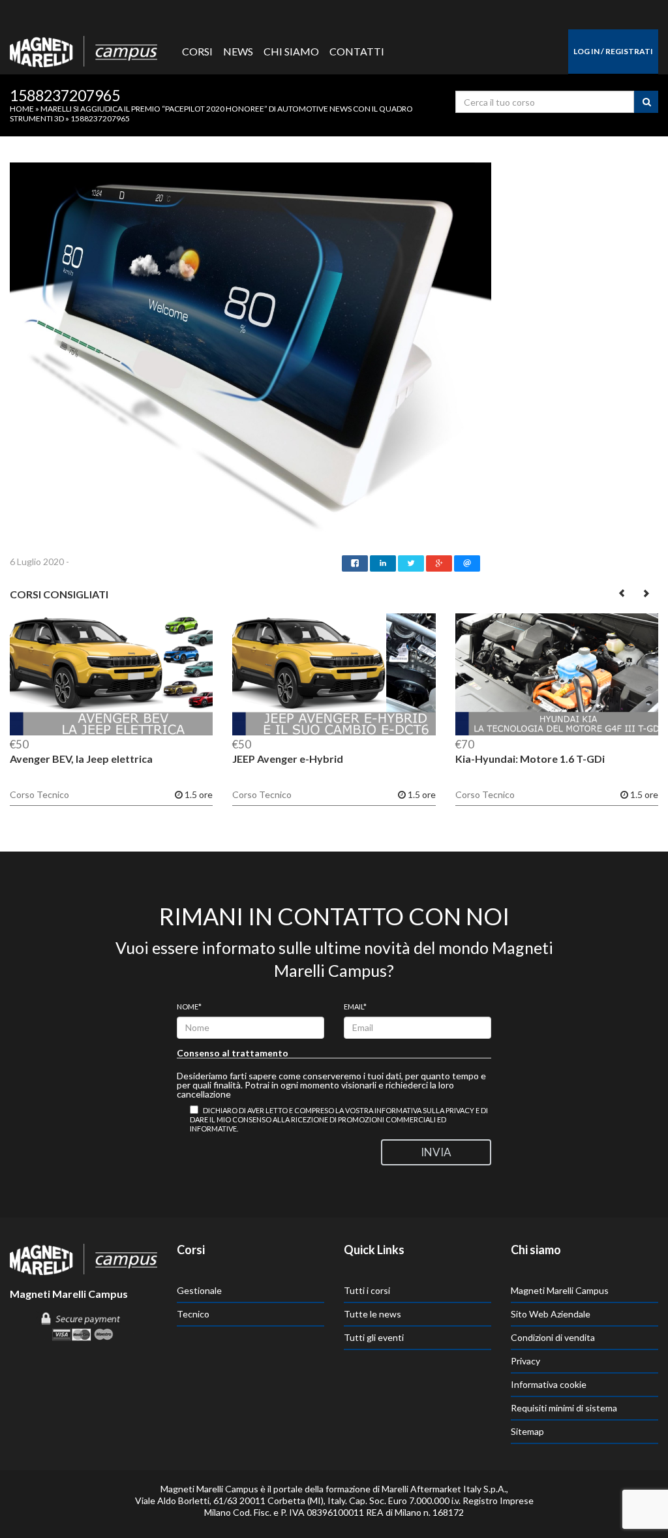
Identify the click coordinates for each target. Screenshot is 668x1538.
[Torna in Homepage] (83, 48)
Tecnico (193, 1313)
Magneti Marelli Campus (560, 1290)
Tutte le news (372, 1313)
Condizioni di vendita (553, 1337)
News (238, 51)
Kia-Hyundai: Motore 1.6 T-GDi (530, 758)
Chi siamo (291, 51)
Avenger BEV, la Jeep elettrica (81, 758)
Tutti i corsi (367, 1290)
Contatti (356, 51)
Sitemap (527, 1431)
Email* (355, 1006)
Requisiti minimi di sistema (564, 1407)
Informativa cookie (548, 1384)
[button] (622, 593)
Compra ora (111, 675)
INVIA (436, 1152)
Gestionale (199, 1290)
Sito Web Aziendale (550, 1313)
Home (22, 109)
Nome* (189, 1006)
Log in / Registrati (613, 51)
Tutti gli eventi (374, 1337)
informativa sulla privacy (424, 1110)
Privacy (525, 1360)
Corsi (197, 51)
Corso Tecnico (39, 794)
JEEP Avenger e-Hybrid (287, 758)
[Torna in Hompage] (83, 1258)
